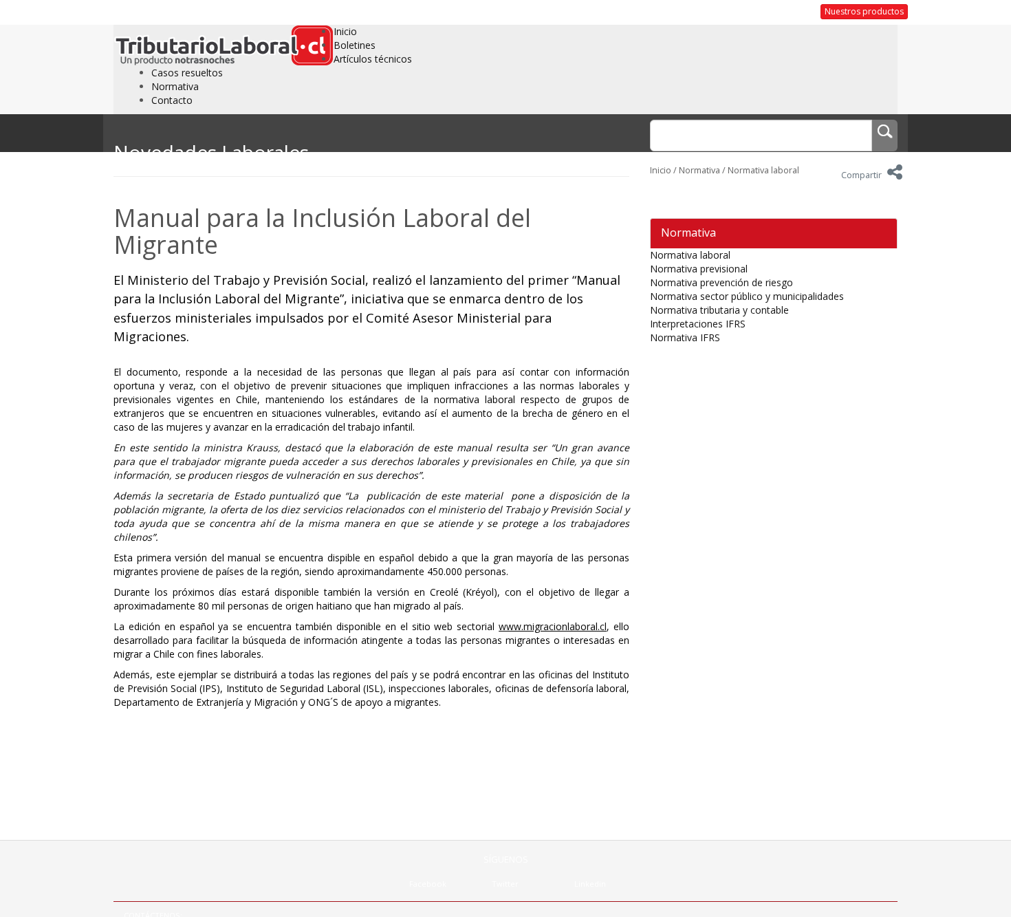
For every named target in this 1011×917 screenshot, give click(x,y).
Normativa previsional (699, 268)
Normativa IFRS (685, 337)
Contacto (172, 100)
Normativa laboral (763, 170)
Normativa (175, 86)
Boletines (355, 45)
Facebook (427, 883)
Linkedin (590, 883)
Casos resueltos (187, 72)
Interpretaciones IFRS (698, 323)
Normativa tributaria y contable (719, 309)
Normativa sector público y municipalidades (747, 296)
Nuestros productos (864, 11)
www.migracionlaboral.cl (553, 626)
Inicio (345, 31)
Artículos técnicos (373, 58)
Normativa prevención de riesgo (721, 282)
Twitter (505, 883)
